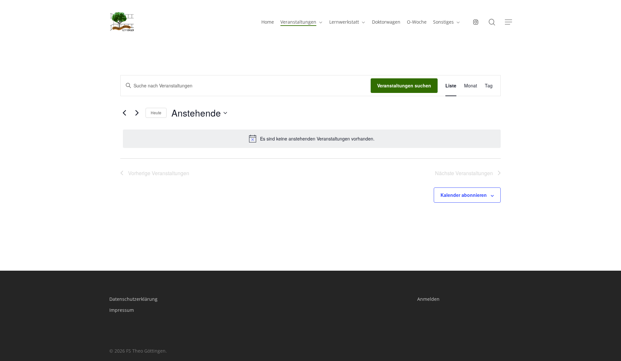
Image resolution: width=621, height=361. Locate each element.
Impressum (121, 310)
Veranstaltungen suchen (404, 85)
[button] (508, 22)
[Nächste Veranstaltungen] (137, 113)
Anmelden (428, 299)
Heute (156, 112)
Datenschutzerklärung (133, 299)
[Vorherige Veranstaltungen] (124, 113)
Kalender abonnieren (464, 195)
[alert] (312, 139)
